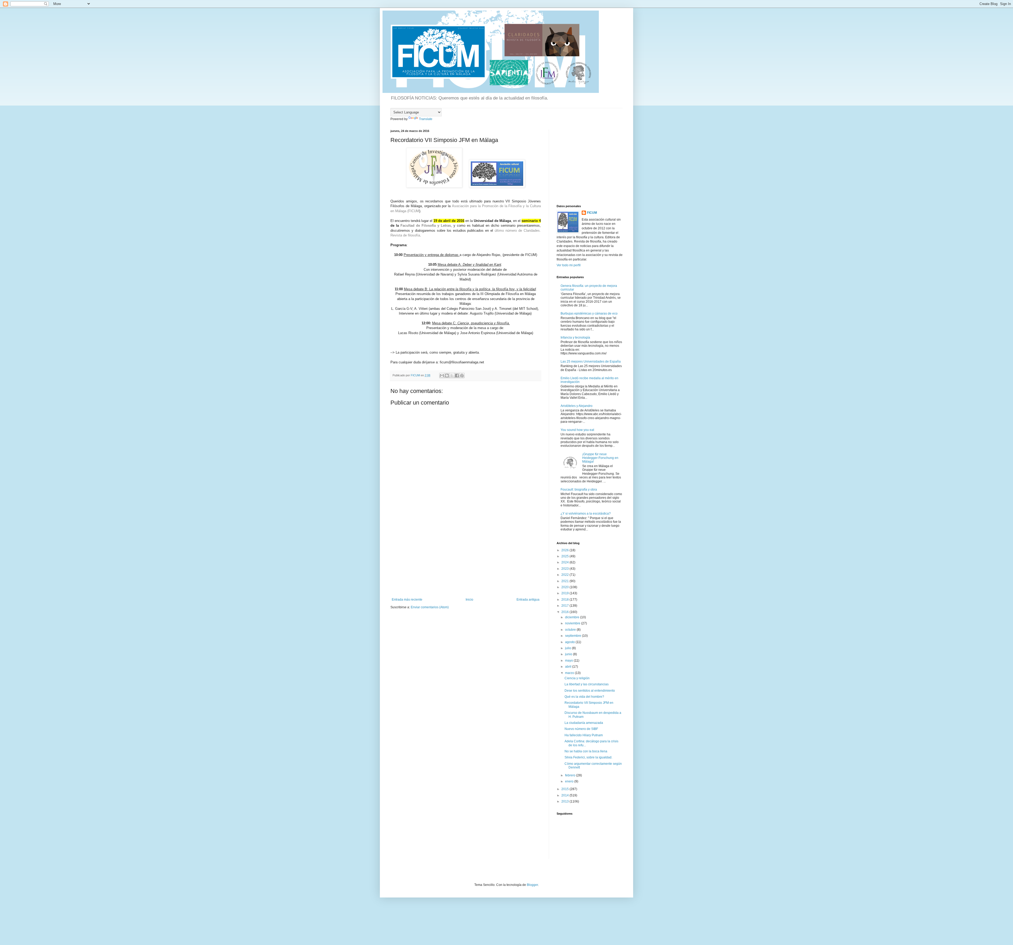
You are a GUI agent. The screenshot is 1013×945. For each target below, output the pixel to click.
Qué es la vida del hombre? (584, 697)
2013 (565, 801)
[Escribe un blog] (447, 375)
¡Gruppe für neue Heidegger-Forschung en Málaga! (600, 458)
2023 (565, 569)
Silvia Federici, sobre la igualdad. (588, 757)
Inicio (469, 599)
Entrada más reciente (407, 599)
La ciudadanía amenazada (584, 723)
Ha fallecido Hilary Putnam (584, 735)
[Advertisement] (465, 558)
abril (568, 666)
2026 (565, 550)
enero (569, 781)
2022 (565, 575)
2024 (565, 562)
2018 (565, 599)
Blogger (532, 885)
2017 (565, 605)
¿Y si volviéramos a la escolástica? (586, 513)
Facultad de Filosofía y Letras (425, 225)
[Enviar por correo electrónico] (442, 375)
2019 (565, 593)
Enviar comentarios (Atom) (430, 607)
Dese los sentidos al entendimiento (590, 690)
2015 (565, 789)
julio (568, 648)
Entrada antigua (528, 599)
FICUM (592, 213)
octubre (571, 629)
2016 (565, 612)
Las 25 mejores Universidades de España (591, 361)
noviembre (573, 623)
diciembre (572, 617)
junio (569, 654)
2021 (565, 581)
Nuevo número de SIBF (581, 729)
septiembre (573, 636)
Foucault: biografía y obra (579, 489)
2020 (565, 587)
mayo (569, 660)
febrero (570, 775)
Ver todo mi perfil (569, 265)
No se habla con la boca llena (586, 751)
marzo (570, 673)
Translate (425, 119)
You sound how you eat (577, 430)
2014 (565, 795)
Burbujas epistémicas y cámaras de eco (589, 313)
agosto (570, 642)
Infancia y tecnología (575, 337)
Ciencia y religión (577, 678)
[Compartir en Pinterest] (462, 375)
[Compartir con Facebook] (457, 375)
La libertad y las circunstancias (587, 684)
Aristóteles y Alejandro (576, 406)
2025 (565, 556)
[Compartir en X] (452, 375)
